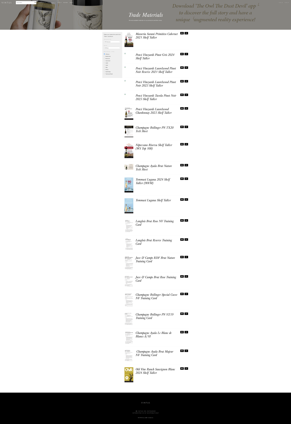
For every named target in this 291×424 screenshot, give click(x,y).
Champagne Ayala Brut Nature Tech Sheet (154, 167)
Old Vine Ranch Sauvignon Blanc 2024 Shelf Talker (155, 370)
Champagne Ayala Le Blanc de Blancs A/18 (154, 334)
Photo (107, 69)
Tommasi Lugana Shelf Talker (153, 200)
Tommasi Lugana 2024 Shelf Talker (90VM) (153, 181)
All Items (107, 54)
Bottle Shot (108, 56)
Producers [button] (41, 2)
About (71, 2)
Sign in (281, 2)
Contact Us (150, 417)
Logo (107, 65)
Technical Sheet (109, 74)
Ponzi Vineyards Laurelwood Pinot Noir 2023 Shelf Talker (156, 83)
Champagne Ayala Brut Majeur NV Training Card (154, 353)
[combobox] (112, 42)
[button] (52, 2)
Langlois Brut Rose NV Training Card (155, 222)
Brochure (108, 58)
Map (107, 67)
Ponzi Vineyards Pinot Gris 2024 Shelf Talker (155, 56)
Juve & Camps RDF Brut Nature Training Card (155, 259)
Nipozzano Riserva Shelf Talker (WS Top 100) (154, 146)
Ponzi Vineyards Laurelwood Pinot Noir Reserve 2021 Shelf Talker (156, 69)
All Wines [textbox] (107, 48)
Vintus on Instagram (146, 411)
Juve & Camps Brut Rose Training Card (156, 278)
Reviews (65, 2)
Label (107, 63)
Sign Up (287, 2)
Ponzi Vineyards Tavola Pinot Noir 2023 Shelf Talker (156, 97)
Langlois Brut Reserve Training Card (154, 241)
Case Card (108, 60)
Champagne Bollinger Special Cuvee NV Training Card (156, 296)
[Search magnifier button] (35, 2)
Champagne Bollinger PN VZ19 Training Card (154, 316)
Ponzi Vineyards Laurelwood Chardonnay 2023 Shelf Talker (154, 110)
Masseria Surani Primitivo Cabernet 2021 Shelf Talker (157, 35)
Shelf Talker (108, 71)
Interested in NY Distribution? (145, 413)
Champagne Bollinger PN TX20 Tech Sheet (154, 129)
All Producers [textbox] (107, 41)
